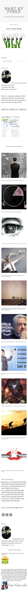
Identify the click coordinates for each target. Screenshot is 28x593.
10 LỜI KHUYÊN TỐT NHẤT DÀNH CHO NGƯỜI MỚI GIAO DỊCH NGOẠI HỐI (13, 438)
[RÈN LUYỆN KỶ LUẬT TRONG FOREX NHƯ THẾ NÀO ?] (14, 165)
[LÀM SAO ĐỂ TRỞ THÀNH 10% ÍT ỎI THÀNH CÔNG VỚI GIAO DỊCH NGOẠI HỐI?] (14, 260)
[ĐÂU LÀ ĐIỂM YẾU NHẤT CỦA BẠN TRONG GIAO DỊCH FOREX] (14, 455)
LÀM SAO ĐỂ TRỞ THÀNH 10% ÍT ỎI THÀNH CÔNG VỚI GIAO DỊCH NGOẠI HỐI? (12, 276)
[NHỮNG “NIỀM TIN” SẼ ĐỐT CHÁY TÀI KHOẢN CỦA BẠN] (14, 391)
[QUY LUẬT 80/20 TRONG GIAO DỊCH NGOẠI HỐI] (14, 197)
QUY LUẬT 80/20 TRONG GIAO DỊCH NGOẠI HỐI (11, 212)
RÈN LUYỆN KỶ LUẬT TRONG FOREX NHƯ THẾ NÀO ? (12, 180)
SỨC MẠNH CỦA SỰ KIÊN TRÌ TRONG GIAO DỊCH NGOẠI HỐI (13, 374)
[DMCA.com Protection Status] (5, 564)
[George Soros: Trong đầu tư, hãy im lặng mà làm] (14, 327)
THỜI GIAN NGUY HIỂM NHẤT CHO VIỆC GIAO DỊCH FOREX (13, 243)
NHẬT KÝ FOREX (14, 10)
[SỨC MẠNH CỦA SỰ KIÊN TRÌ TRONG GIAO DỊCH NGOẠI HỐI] (14, 358)
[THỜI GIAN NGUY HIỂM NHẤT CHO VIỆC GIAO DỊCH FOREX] (14, 229)
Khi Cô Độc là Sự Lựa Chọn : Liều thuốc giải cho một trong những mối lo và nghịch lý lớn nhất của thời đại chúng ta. (14, 309)
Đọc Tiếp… (12, 545)
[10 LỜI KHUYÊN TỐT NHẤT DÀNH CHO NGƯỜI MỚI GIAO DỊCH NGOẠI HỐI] (14, 423)
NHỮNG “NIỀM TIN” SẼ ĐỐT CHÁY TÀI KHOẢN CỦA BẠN (13, 406)
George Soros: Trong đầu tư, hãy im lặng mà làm (13, 341)
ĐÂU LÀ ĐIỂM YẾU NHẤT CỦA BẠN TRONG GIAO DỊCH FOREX (12, 471)
